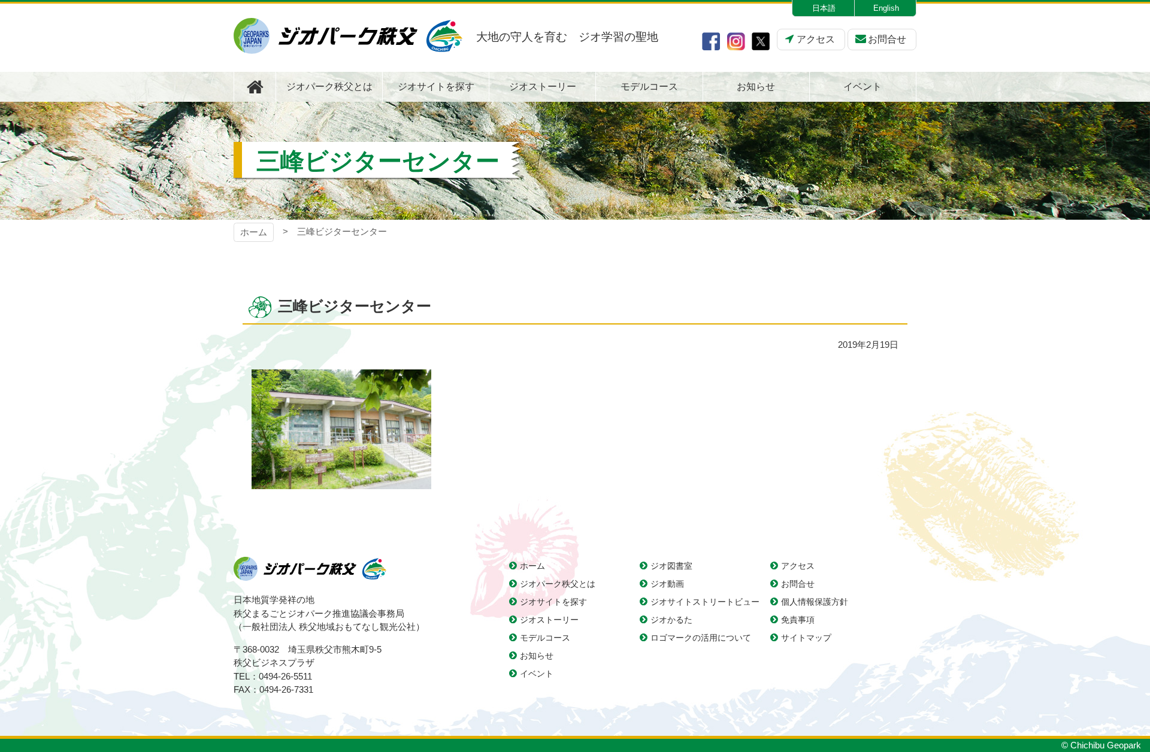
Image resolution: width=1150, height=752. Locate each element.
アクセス (816, 39)
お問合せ (887, 39)
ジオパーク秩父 (348, 36)
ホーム (253, 232)
